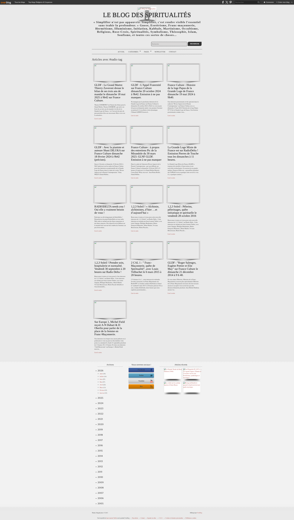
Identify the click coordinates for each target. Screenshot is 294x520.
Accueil (121, 52)
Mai (101, 382)
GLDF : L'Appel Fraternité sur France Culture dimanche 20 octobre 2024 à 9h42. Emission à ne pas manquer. (146, 91)
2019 (100, 429)
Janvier (102, 393)
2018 (100, 434)
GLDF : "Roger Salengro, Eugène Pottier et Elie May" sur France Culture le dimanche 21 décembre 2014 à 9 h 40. (183, 269)
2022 (100, 413)
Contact (172, 52)
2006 (101, 498)
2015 (100, 450)
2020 (101, 424)
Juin (101, 379)
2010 (100, 477)
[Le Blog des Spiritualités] (147, 8)
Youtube (141, 381)
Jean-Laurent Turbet (111, 518)
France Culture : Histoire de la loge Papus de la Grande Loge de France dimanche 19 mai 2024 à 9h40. (181, 91)
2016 (100, 445)
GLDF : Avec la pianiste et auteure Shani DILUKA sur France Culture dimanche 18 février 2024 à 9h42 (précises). (109, 153)
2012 (100, 466)
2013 (100, 461)
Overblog (199, 513)
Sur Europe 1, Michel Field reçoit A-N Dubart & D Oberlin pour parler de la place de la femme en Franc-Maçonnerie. (109, 328)
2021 (100, 419)
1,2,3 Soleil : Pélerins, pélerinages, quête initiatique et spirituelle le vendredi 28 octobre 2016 (182, 211)
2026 (100, 370)
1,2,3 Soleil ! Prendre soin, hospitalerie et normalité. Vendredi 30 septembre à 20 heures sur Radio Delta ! (109, 267)
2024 (100, 403)
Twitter (141, 375)
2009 (101, 482)
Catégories (132, 52)
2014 (100, 456)
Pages (145, 52)
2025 (100, 397)
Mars (101, 387)
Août (101, 374)
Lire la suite (98, 119)
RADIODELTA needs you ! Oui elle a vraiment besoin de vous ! (109, 209)
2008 (101, 487)
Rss (141, 386)
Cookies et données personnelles (174, 518)
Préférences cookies (190, 518)
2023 (100, 408)
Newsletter (160, 52)
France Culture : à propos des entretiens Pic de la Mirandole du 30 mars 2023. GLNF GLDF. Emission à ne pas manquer (146, 153)
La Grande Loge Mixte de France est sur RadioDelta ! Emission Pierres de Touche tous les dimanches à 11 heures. (183, 153)
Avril (101, 385)
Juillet (102, 376)
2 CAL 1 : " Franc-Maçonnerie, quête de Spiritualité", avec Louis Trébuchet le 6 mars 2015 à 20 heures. (146, 269)
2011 (100, 471)
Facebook (141, 370)
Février (102, 390)
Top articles (135, 518)
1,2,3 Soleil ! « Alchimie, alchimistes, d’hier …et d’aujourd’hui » (145, 209)
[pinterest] (230, 2)
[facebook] (223, 2)
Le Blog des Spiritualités (147, 14)
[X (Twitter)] (226, 2)
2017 (100, 440)
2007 (100, 493)
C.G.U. (161, 518)
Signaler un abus (152, 518)
